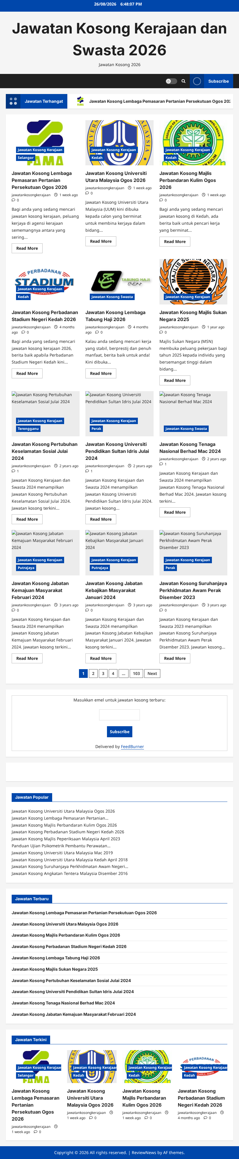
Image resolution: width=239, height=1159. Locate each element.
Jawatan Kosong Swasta (112, 296)
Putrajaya (26, 567)
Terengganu (28, 428)
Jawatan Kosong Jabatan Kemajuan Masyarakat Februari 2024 (40, 590)
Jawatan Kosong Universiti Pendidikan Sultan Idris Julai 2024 (117, 451)
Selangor (26, 157)
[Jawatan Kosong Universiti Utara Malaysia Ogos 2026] (119, 143)
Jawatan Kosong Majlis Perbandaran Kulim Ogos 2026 (187, 180)
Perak (96, 428)
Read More (29, 249)
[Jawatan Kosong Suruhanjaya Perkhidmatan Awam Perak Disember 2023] (193, 552)
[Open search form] (183, 81)
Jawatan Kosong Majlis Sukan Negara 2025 (55, 969)
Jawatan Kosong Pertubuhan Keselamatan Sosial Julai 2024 (45, 451)
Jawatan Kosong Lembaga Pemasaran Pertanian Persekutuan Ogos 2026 (42, 180)
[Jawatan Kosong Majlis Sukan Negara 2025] (193, 281)
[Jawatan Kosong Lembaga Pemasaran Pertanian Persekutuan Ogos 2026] (46, 143)
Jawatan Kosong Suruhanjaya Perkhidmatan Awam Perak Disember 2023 (193, 590)
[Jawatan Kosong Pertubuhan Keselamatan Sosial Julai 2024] (46, 414)
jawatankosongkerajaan (31, 194)
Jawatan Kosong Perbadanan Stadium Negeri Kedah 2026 (69, 946)
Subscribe (218, 80)
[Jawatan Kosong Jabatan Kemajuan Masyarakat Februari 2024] (46, 552)
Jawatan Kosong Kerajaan (40, 149)
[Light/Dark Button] (171, 81)
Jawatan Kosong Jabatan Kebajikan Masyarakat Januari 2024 (114, 590)
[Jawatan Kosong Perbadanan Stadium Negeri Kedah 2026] (46, 281)
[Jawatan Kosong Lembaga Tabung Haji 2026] (119, 281)
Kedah (97, 157)
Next (152, 673)
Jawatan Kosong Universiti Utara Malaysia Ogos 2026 (65, 923)
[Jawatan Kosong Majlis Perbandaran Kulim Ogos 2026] (193, 143)
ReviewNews (144, 1152)
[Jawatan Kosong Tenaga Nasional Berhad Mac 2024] (193, 414)
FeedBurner (132, 746)
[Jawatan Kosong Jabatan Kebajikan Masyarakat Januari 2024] (119, 552)
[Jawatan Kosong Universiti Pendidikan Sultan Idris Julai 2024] (119, 414)
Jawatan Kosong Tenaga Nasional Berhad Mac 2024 (63, 1002)
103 (136, 673)
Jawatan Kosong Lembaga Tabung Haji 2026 (56, 957)
